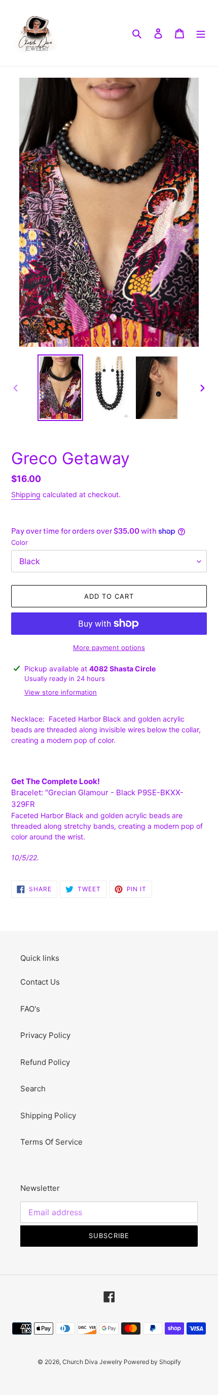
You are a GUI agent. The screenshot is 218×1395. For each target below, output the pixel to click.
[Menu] (200, 33)
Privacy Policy (45, 1035)
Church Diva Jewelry (93, 1362)
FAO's (30, 1009)
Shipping (26, 494)
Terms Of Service (51, 1142)
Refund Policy (45, 1062)
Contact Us (40, 982)
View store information (60, 692)
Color (19, 542)
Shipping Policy (48, 1115)
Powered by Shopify (152, 1362)
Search (33, 1088)
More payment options (109, 647)
